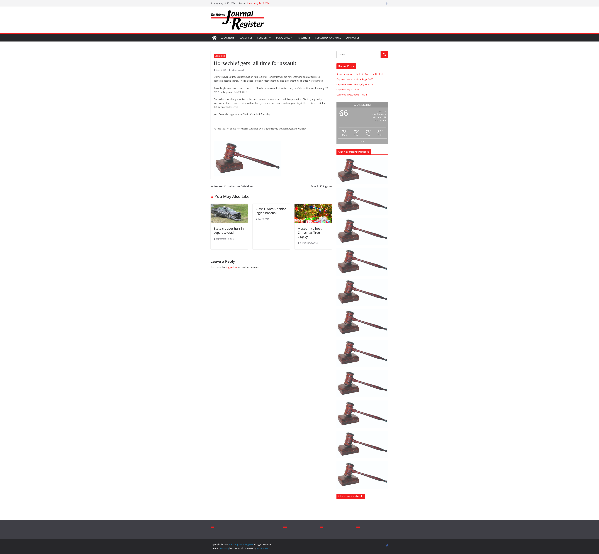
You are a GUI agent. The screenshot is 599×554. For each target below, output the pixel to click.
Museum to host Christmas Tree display (310, 232)
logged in (231, 267)
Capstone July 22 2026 (258, 3)
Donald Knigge (319, 186)
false (362, 141)
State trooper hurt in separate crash (229, 230)
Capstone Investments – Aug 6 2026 (354, 79)
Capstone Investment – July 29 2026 (354, 84)
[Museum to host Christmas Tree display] (313, 206)
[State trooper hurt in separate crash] (229, 206)
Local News (227, 37)
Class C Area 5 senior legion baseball (271, 211)
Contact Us (352, 37)
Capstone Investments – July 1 (351, 94)
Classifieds (245, 37)
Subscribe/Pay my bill (328, 37)
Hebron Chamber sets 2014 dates (234, 186)
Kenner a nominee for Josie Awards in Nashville (360, 74)
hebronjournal (237, 70)
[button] (269, 38)
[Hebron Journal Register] (214, 37)
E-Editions (304, 37)
